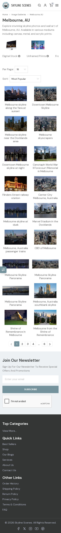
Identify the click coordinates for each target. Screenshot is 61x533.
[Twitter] (24, 528)
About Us (8, 465)
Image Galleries (19, 14)
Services (7, 460)
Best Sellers (9, 444)
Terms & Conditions (14, 504)
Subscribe (30, 389)
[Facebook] (18, 528)
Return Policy (10, 494)
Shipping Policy (11, 488)
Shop (5, 449)
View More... (9, 431)
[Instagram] (30, 528)
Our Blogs (8, 454)
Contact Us (9, 470)
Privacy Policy (10, 499)
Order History (10, 483)
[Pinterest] (42, 528)
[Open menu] (56, 5)
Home (5, 14)
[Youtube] (37, 528)
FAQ (4, 509)
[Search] (39, 5)
